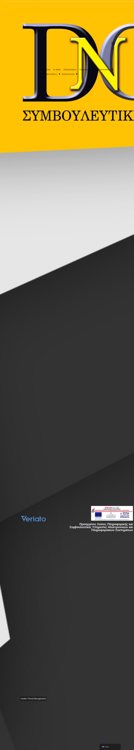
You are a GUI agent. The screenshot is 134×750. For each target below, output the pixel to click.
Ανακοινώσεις (50, 74)
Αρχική (46, 70)
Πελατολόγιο (70, 70)
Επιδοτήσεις (104, 70)
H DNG (57, 70)
